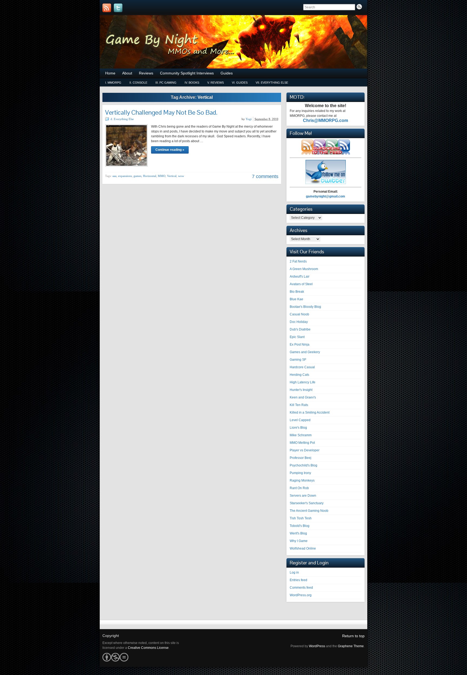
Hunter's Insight (301, 390)
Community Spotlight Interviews (187, 73)
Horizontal (149, 176)
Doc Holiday (299, 322)
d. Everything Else (122, 119)
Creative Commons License (148, 648)
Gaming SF (298, 360)
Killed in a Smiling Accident (309, 412)
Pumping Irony (300, 473)
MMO (161, 176)
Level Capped (300, 420)
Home (110, 73)
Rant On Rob (299, 488)
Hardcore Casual (302, 367)
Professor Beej (300, 458)
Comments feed (301, 587)
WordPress (317, 646)
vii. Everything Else (272, 82)
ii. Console (138, 82)
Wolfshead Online (303, 548)
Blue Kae (296, 299)
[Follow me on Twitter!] (118, 8)
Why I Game (299, 541)
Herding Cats (299, 375)
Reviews (146, 73)
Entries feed (298, 580)
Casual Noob (299, 314)
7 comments (265, 176)
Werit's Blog (298, 533)
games (137, 176)
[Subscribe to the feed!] (106, 8)
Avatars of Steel (301, 284)
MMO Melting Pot (302, 443)
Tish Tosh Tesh (301, 518)
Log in (294, 572)
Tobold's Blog (299, 526)
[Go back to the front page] (233, 42)
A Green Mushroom (304, 269)
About (127, 73)
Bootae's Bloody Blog (305, 307)
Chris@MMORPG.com (325, 120)
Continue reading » (169, 150)
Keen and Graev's (303, 397)
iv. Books (192, 82)
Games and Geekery (305, 352)
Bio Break (297, 292)
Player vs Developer (304, 450)
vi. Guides (240, 82)
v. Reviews (215, 82)
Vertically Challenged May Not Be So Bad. (161, 112)
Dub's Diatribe (300, 329)
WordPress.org (301, 595)
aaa (114, 176)
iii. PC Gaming (165, 82)
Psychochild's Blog (303, 465)
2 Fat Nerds (298, 261)
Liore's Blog (298, 427)
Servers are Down (303, 495)
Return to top (353, 636)
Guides (227, 73)
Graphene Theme (351, 646)
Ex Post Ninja (299, 344)
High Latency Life (302, 382)
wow (181, 176)
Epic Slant (297, 337)
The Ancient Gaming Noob (309, 511)
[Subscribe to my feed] (325, 153)
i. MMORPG (113, 82)
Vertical (171, 176)
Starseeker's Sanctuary (306, 503)
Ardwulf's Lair (299, 276)
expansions (125, 176)
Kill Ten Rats (299, 405)
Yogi (249, 119)
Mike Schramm (301, 435)
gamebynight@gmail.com (325, 196)
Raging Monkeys (302, 480)
